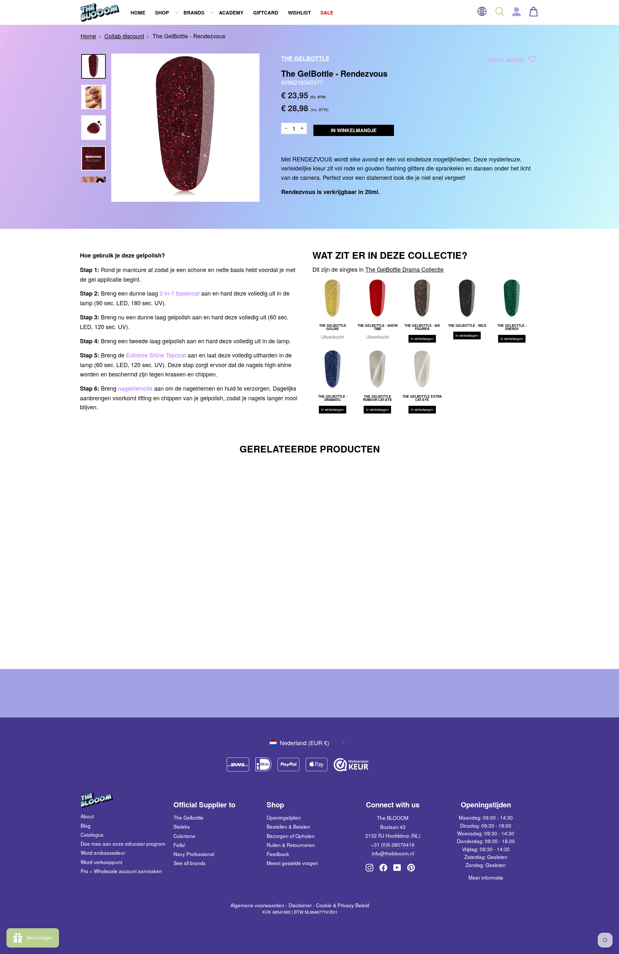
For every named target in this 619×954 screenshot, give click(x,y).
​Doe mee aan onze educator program (123, 843)
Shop (162, 12)
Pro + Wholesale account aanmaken (121, 870)
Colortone (184, 835)
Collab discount (124, 36)
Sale (326, 12)
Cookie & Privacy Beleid (342, 905)
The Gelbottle (188, 817)
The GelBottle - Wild (467, 325)
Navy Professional (193, 853)
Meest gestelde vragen (292, 862)
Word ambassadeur (103, 852)
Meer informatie (485, 877)
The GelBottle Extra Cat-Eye (422, 398)
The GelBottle (305, 58)
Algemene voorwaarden (257, 905)
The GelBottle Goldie (332, 327)
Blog (86, 825)
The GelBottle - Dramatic (332, 398)
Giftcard (265, 12)
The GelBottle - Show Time (378, 327)
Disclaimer (300, 905)
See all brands (189, 862)
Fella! (179, 844)
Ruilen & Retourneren (291, 844)
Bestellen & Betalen (288, 826)
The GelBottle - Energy (511, 327)
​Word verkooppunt (101, 861)
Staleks (181, 826)
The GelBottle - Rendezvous (188, 36)
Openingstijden (284, 817)
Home (138, 12)
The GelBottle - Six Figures (422, 327)
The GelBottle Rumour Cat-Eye (377, 398)
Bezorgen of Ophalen (291, 835)
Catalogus (92, 834)
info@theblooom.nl (393, 853)
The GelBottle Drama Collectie (404, 269)
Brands (193, 12)
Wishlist (299, 12)
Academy (231, 12)
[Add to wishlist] (532, 60)
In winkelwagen (422, 338)
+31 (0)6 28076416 (393, 844)
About (87, 816)
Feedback (278, 853)
